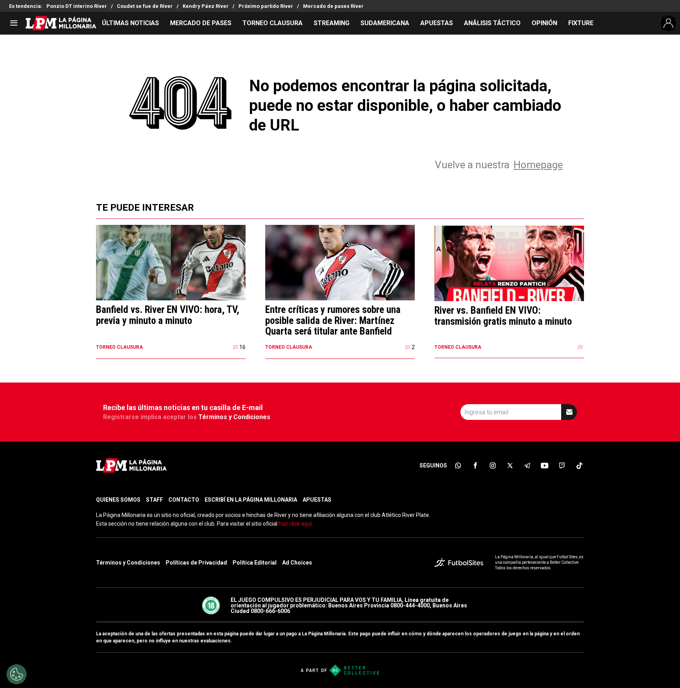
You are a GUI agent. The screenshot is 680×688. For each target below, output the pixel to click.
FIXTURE (580, 23)
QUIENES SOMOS (118, 500)
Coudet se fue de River (145, 6)
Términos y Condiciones (234, 417)
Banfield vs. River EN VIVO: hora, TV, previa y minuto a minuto (167, 315)
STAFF (154, 500)
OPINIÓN (544, 23)
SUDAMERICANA (384, 23)
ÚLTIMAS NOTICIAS (130, 23)
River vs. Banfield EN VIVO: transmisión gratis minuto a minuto (503, 316)
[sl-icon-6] (544, 465)
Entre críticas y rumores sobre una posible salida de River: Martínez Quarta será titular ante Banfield (333, 320)
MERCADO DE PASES (200, 23)
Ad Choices (297, 562)
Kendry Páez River (206, 6)
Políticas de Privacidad (196, 562)
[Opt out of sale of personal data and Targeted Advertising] (16, 674)
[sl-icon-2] (475, 465)
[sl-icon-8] (579, 465)
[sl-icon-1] (458, 465)
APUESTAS (436, 23)
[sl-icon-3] (492, 465)
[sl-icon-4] (510, 465)
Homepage (538, 165)
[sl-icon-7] (562, 465)
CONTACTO (183, 500)
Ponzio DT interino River (76, 6)
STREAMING (331, 23)
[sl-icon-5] (527, 465)
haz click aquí (295, 524)
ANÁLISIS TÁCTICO (492, 23)
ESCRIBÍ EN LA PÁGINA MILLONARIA (251, 500)
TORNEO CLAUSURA (272, 23)
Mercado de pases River (333, 6)
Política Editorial (255, 562)
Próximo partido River (265, 6)
